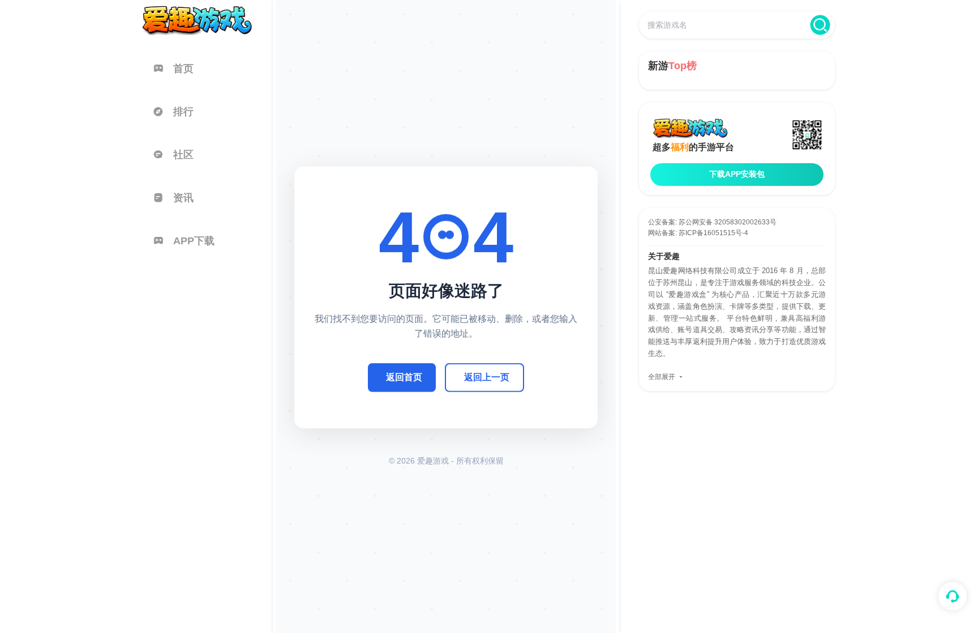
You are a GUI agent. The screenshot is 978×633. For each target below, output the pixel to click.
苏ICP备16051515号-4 (713, 233)
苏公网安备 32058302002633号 (728, 222)
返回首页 (404, 377)
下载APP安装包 (737, 174)
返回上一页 (486, 377)
